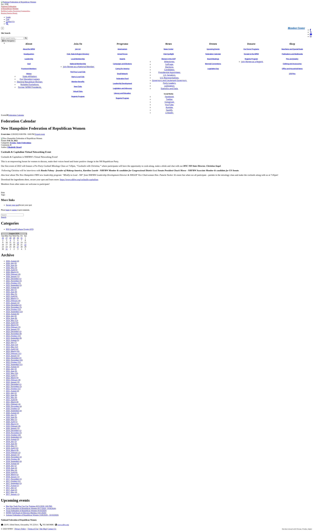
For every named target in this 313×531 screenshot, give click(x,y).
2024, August (12, 314)
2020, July (11, 415)
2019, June (11, 444)
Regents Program (77, 96)
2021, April (11, 400)
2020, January (12, 428)
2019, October (13, 435)
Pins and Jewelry (292, 59)
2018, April (11, 472)
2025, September (14, 285)
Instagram (170, 102)
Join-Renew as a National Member (79, 66)
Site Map (43, 529)
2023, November (14, 334)
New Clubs (78, 86)
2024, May (12, 320)
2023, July (11, 342)
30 (18, 238)
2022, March (12, 378)
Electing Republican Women (30, 81)
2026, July (11, 263)
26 (3, 238)
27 (7, 238)
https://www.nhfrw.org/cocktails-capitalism (79, 179)
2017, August (12, 486)
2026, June (11, 265)
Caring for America (122, 69)
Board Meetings (213, 59)
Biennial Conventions (213, 64)
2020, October (13, 408)
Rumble (169, 107)
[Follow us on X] (311, 32)
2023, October (13, 336)
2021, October (13, 389)
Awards (122, 59)
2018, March (12, 475)
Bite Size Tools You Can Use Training (29, 506)
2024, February (13, 327)
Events (13, 143)
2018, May (11, 470)
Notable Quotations (29, 84)
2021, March (12, 402)
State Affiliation (30, 76)
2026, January (12, 276)
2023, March (12, 351)
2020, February (13, 426)
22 (25, 245)
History (29, 74)
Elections (169, 67)
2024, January (12, 329)
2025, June (11, 292)
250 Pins (292, 74)
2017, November (14, 479)
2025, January (12, 303)
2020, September (14, 411)
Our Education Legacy (30, 79)
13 (18, 242)
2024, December (13, 305)
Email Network (122, 74)
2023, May (12, 347)
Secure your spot (12, 205)
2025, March (12, 298)
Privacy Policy (20, 529)
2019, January (12, 455)
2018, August (12, 464)
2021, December (13, 384)
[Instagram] (311, 36)
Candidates (169, 69)
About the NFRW (29, 49)
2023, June (12, 345)
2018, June (11, 468)
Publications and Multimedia (292, 54)
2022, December (13, 358)
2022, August (12, 367)
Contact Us (10, 22)
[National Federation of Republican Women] (18, 2)
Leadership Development (122, 83)
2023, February (13, 353)
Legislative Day (213, 69)
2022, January (12, 382)
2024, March (12, 325)
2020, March (12, 424)
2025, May (11, 294)
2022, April (11, 375)
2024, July (11, 316)
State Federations (24, 143)
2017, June (11, 490)
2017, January (12, 494)
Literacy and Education (122, 93)
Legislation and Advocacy (122, 88)
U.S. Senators (169, 75)
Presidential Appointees (169, 72)
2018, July (11, 466)
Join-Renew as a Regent (252, 61)
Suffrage (169, 64)
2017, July (11, 488)
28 (10, 238)
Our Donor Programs (251, 49)
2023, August (12, 340)
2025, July (11, 290)
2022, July (11, 369)
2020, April (11, 422)
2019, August (12, 439)
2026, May (11, 268)
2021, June (11, 395)
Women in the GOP (169, 59)
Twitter (169, 99)
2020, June (11, 417)
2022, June (11, 371)
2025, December (13, 279)
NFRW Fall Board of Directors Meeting (26, 513)
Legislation (169, 86)
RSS (7, 229)
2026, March (12, 272)
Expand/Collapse (16, 229)
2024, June (11, 318)
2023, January (12, 356)
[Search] (26, 38)
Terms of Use (33, 529)
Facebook (169, 96)
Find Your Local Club (77, 72)
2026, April (11, 270)
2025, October (13, 283)
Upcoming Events (213, 49)
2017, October (13, 481)
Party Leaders (169, 83)
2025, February (13, 301)
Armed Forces (122, 54)
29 (14, 238)
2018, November (14, 457)
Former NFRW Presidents (30, 87)
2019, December (13, 430)
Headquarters (29, 54)
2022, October (13, 362)
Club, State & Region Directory (78, 54)
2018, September (14, 461)
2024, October (13, 309)
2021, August (12, 391)
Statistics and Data (169, 88)
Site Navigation (9, 41)
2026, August (12, 261)
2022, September (14, 364)
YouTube (169, 104)
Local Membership (78, 59)
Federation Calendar (213, 54)
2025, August (12, 287)
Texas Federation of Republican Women (31, 508)
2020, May (11, 419)
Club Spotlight (168, 54)
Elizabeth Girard (14, 147)
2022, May (12, 373)
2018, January (12, 477)
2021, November (14, 386)
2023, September (14, 338)
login (7, 210)
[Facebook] (310, 30)
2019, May (11, 446)
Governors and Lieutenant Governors (169, 80)
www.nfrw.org (63, 525)
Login (8, 17)
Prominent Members (28, 69)
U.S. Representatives (169, 77)
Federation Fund (122, 78)
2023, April (12, 349)
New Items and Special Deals (292, 49)
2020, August (12, 413)
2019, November (14, 433)
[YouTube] (311, 34)
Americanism (122, 49)
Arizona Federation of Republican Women (32, 515)
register (14, 210)
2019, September (14, 437)
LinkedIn (169, 112)
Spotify (169, 110)
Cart (7, 19)
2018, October (13, 459)
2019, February (13, 453)
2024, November (14, 307)
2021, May (11, 397)
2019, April (12, 448)
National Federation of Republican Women (15, 9)
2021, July (11, 393)
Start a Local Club (77, 77)
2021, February (13, 404)
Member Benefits (78, 81)
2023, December (13, 331)
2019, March (12, 450)
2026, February (13, 274)
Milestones (169, 61)
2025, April (11, 296)
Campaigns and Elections (122, 64)
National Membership (78, 64)
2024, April (12, 323)
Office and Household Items (292, 69)
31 (21, 238)
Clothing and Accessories (292, 64)
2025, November (14, 281)
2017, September (14, 483)
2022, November (14, 360)
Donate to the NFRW (251, 54)
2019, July (11, 442)
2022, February (13, 380)
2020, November (14, 406)
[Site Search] (7, 24)
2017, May (11, 492)
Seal (29, 64)
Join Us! (78, 49)
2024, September (14, 312)
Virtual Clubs (78, 91)
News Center (168, 49)
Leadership (29, 59)
